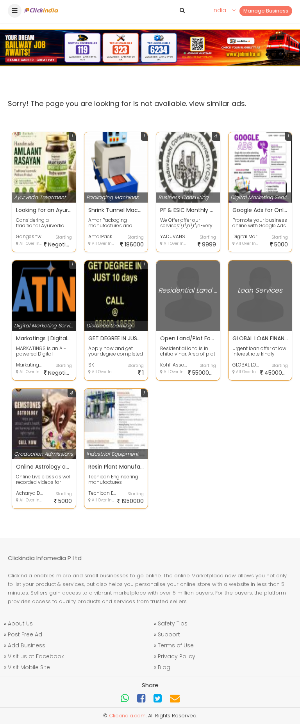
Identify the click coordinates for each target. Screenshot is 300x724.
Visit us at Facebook (36, 656)
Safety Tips (173, 623)
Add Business (26, 645)
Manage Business (265, 10)
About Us (20, 623)
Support (169, 634)
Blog (164, 667)
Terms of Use (176, 645)
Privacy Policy (176, 656)
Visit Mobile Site (29, 667)
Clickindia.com (127, 715)
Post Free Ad (25, 634)
